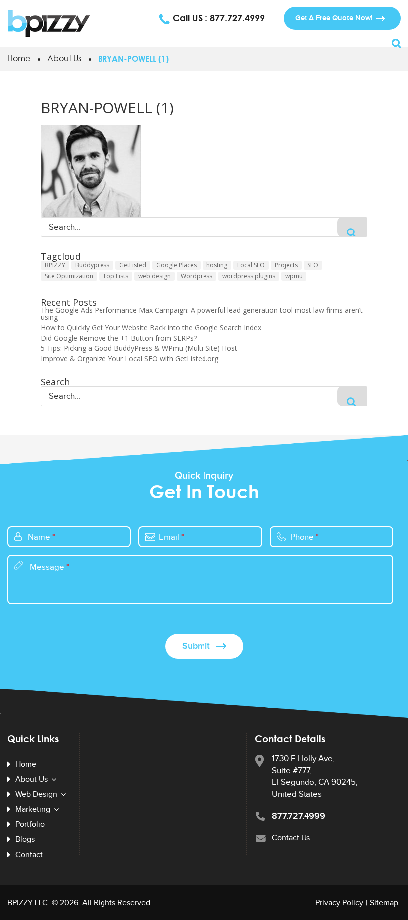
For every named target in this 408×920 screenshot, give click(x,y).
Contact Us (291, 838)
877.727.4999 (237, 18)
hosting (216, 265)
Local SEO (251, 265)
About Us (64, 58)
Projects (286, 265)
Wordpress (196, 276)
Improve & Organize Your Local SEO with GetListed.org (129, 358)
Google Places (176, 265)
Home (18, 58)
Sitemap (384, 903)
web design (154, 276)
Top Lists (115, 276)
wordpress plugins (248, 276)
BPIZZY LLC (27, 903)
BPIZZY (55, 265)
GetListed (132, 265)
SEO (312, 265)
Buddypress (92, 265)
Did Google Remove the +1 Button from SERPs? (119, 338)
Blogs (25, 839)
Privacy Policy (339, 903)
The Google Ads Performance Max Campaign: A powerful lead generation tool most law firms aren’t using (202, 314)
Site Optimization (69, 276)
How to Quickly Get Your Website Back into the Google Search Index (151, 327)
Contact (29, 855)
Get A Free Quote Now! (334, 18)
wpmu (294, 276)
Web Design (36, 794)
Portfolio (30, 824)
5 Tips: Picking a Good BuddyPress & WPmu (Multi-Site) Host (139, 348)
